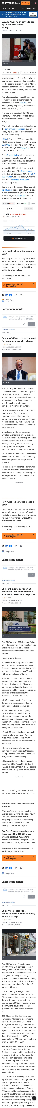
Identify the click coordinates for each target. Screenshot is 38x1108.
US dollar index (12, 155)
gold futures (7, 190)
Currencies (20, 8)
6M (16, 221)
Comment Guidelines (8, 329)
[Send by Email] (21, 295)
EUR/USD (6, 145)
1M (12, 221)
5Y (23, 221)
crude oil (21, 195)
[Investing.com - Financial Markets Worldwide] (12, 3)
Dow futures (26, 171)
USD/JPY (6, 139)
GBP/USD (24, 148)
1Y (19, 221)
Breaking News (8, 8)
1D (5, 221)
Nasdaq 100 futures (20, 180)
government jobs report (15, 129)
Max (27, 221)
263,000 (23, 103)
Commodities (31, 8)
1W (8, 221)
